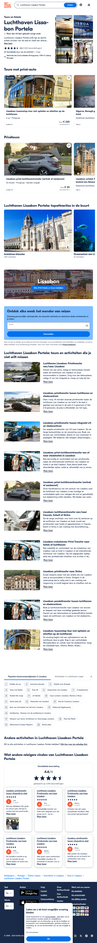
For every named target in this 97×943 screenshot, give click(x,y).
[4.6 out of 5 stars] (48, 778)
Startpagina (9, 876)
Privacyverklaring (69, 345)
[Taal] (81, 5)
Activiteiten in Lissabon (54, 876)
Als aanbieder (76, 891)
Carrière (60, 901)
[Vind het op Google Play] (29, 893)
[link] (38, 101)
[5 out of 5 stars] (18, 797)
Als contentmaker (78, 895)
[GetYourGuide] (7, 5)
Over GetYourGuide (62, 895)
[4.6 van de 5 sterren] (11, 48)
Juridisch (44, 895)
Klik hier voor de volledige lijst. (74, 744)
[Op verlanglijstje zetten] (69, 78)
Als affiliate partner (79, 899)
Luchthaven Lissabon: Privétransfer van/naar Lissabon (47, 793)
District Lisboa (34, 876)
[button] (38, 101)
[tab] (27, 676)
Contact (44, 891)
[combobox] (39, 5)
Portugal (21, 876)
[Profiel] (89, 5)
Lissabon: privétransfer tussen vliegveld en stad (16, 792)
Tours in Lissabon (74, 876)
